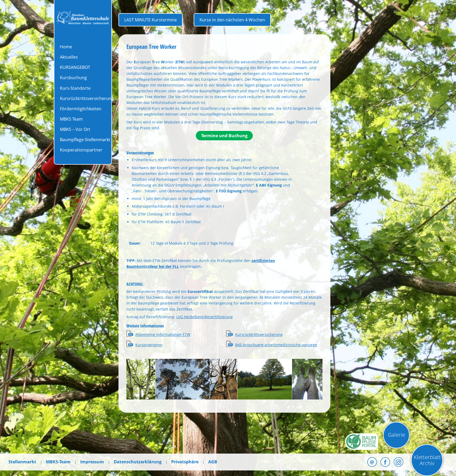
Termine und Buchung (224, 136)
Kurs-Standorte (75, 88)
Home (66, 47)
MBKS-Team (58, 462)
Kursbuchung (73, 77)
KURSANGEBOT (75, 67)
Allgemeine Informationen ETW (162, 334)
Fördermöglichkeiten (80, 109)
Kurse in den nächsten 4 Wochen (232, 20)
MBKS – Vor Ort (75, 129)
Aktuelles (69, 57)
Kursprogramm (148, 344)
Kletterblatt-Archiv (428, 460)
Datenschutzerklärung (138, 462)
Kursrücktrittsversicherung (87, 98)
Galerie (396, 434)
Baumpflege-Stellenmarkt (85, 139)
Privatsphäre (184, 462)
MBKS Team (71, 119)
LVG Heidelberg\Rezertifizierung (204, 316)
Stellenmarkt (22, 462)
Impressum (92, 462)
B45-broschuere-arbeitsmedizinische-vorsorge (276, 344)
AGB (212, 462)
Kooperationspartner (81, 150)
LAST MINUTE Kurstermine (150, 20)
